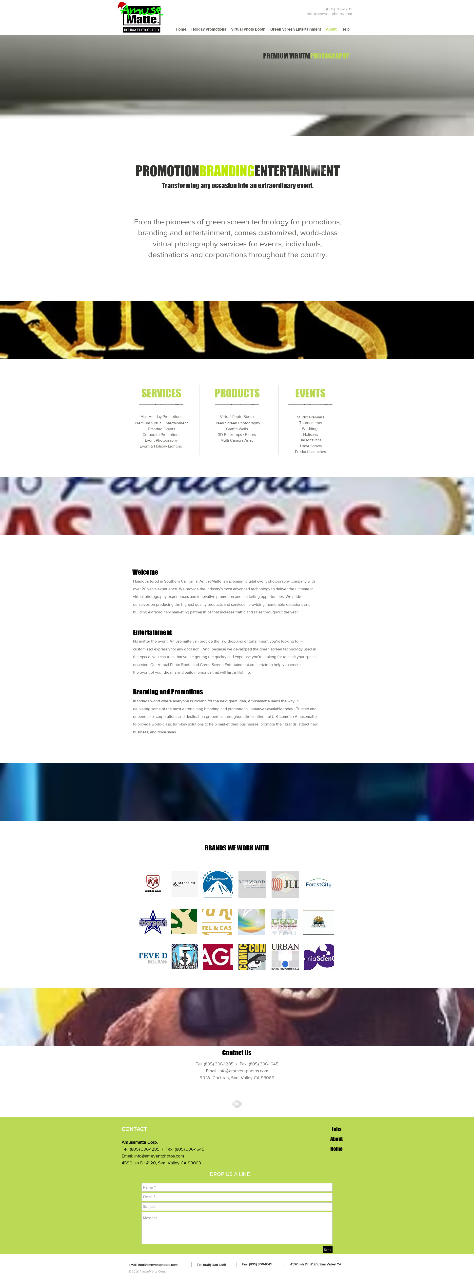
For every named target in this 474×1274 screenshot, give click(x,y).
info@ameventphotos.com (329, 14)
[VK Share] (241, 1131)
